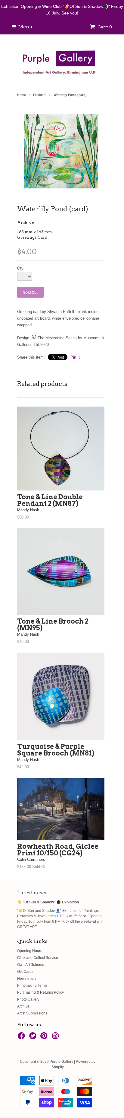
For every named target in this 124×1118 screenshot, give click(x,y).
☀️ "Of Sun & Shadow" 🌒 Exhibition (48, 902)
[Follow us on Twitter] (33, 1037)
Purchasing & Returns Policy (40, 992)
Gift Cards (25, 971)
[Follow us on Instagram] (56, 1037)
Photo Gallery (28, 999)
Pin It (75, 357)
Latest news (31, 893)
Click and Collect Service (37, 958)
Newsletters (26, 978)
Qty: (21, 268)
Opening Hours (29, 951)
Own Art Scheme (30, 965)
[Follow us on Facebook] (22, 1037)
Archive (25, 222)
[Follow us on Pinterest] (44, 1037)
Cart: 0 (104, 26)
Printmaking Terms (32, 985)
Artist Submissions (32, 1013)
